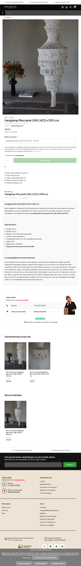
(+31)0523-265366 (40, 305)
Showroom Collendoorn (47, 522)
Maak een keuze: (11, 137)
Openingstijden (23, 300)
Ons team (43, 507)
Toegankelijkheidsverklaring (49, 510)
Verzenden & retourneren (48, 487)
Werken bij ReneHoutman (48, 516)
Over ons (5, 510)
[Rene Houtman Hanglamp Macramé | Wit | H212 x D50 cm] (15, 414)
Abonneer (69, 465)
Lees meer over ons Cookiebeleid (45, 557)
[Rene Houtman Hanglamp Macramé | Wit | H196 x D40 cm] (15, 356)
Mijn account (6, 507)
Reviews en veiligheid (47, 525)
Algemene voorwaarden (48, 490)
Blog (3, 513)
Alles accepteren (24, 563)
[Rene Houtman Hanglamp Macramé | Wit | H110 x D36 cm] (39, 356)
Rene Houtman (9, 117)
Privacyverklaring (45, 493)
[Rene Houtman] (10, 7)
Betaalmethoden (45, 484)
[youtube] (62, 546)
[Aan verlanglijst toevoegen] (5, 167)
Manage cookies (58, 563)
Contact (42, 481)
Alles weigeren (41, 563)
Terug (8, 17)
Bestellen (43, 513)
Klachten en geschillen (47, 519)
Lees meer (37, 151)
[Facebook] (44, 546)
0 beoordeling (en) (17, 126)
